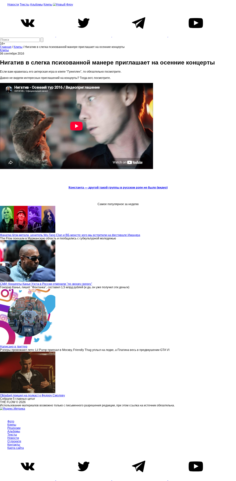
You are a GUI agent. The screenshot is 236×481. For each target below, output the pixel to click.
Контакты (13, 444)
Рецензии (13, 428)
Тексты (24, 4)
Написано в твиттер (13, 346)
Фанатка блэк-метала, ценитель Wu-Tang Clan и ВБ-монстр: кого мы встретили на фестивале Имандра (70, 235)
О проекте (14, 441)
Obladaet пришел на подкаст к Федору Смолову (32, 395)
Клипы (48, 4)
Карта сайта (15, 447)
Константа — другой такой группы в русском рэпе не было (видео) (118, 187)
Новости (13, 4)
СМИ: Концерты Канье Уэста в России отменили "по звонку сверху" (46, 283)
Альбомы (36, 4)
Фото (10, 421)
